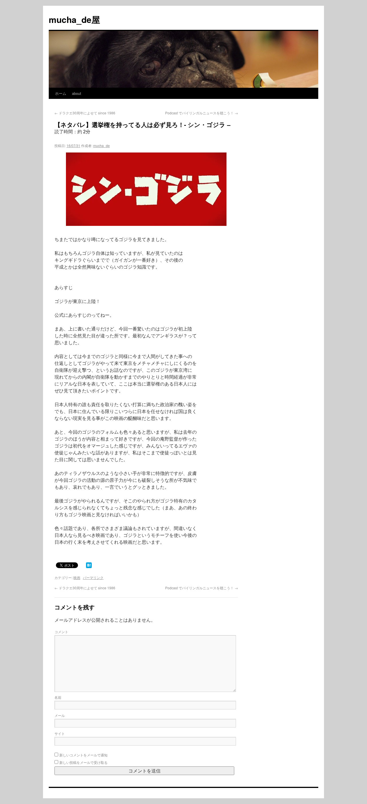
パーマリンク (93, 577)
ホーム (60, 93)
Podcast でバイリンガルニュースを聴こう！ (201, 112)
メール (59, 715)
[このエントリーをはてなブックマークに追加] (89, 564)
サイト (59, 733)
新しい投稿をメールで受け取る (83, 762)
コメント (61, 631)
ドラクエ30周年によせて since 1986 (84, 112)
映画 (76, 577)
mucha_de (101, 145)
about (76, 93)
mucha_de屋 (74, 19)
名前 (57, 697)
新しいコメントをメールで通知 (83, 754)
